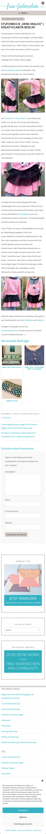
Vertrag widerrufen (9, 731)
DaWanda (28, 320)
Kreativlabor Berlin (12, 70)
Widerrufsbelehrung (9, 737)
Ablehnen (23, 817)
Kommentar (10, 471)
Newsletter (6, 725)
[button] (42, 780)
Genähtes (19, 19)
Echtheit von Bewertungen (12, 714)
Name (7, 499)
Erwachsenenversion (9, 330)
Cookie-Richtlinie (10, 830)
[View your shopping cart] (43, 3)
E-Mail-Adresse (11, 511)
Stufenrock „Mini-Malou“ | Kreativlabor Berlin (22, 25)
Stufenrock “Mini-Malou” (15, 118)
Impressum (37, 830)
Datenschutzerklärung (25, 830)
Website (8, 522)
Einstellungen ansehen (23, 824)
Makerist (40, 320)
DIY (3, 19)
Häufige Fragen (7, 768)
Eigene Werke (11, 19)
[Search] (39, 630)
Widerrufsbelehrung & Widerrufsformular (18, 742)
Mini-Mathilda (23, 214)
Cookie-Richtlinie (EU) (10, 703)
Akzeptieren (23, 810)
